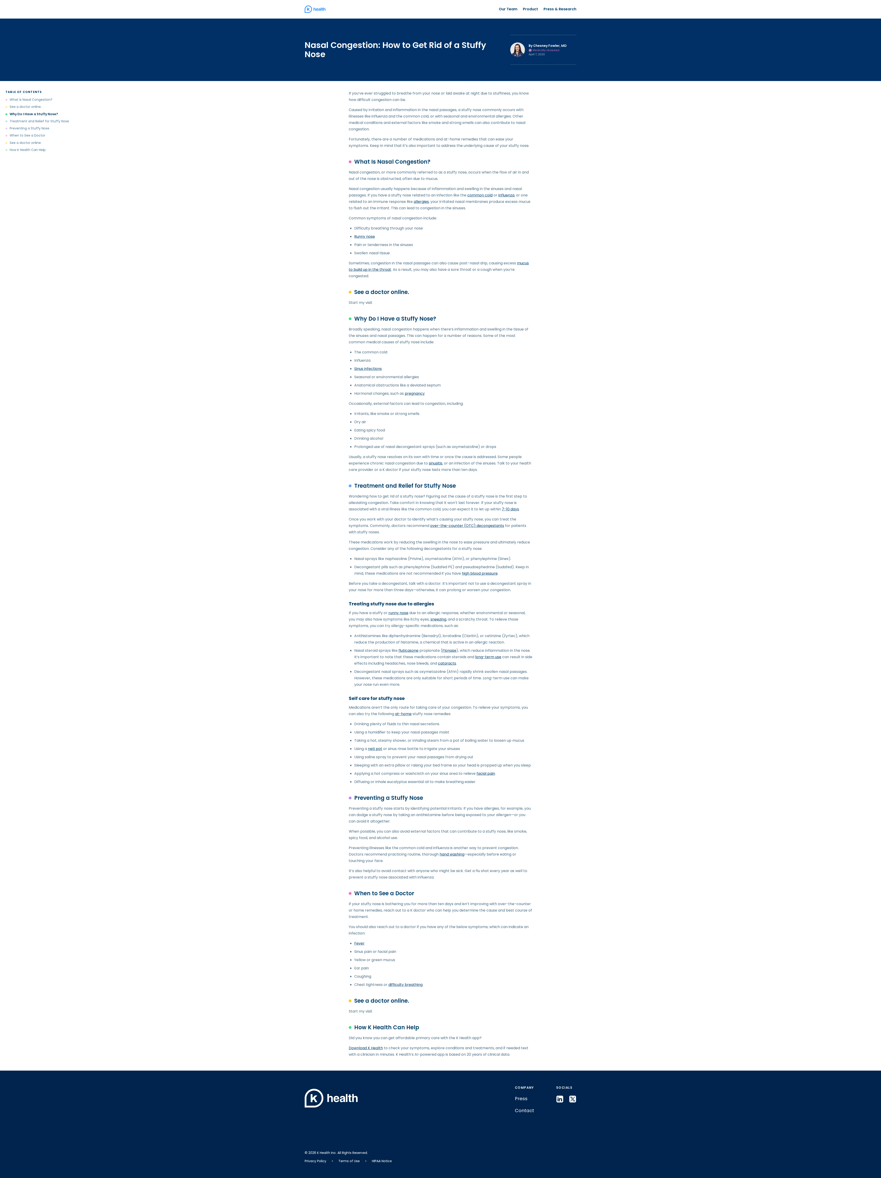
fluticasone (408, 650)
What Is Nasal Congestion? (31, 100)
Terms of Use (349, 1161)
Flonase (449, 650)
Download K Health (366, 1048)
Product (530, 9)
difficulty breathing (405, 984)
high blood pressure (480, 573)
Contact (524, 1110)
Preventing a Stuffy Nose (29, 128)
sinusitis (435, 463)
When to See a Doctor (27, 135)
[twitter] (572, 1099)
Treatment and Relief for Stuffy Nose (39, 121)
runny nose (398, 613)
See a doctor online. (26, 107)
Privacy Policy (315, 1161)
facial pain (486, 773)
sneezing (438, 619)
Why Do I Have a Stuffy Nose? (34, 114)
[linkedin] (559, 1099)
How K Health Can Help (28, 150)
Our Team (508, 9)
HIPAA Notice (382, 1161)
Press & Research (560, 9)
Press (521, 1098)
